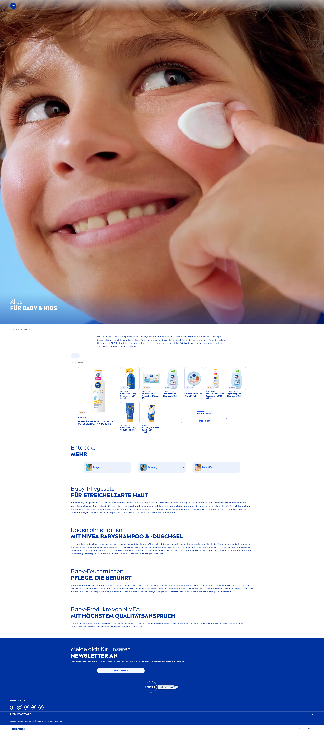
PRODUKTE (28, 329)
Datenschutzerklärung (26, 721)
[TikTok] (41, 707)
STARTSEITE (15, 329)
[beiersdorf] (18, 729)
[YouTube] (33, 707)
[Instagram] (19, 707)
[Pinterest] (26, 707)
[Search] (301, 6)
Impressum (59, 721)
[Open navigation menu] (310, 6)
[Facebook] (12, 707)
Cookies (13, 721)
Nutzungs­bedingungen (45, 721)
